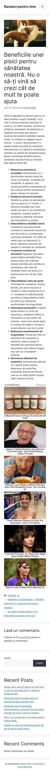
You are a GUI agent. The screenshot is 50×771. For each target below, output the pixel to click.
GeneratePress (25, 766)
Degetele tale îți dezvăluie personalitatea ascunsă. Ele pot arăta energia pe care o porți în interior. (24, 709)
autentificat (25, 637)
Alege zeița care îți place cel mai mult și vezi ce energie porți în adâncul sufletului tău (24, 690)
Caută (7, 658)
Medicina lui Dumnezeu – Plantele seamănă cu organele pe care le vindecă (24, 603)
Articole (12, 595)
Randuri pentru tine (20, 7)
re (18, 595)
